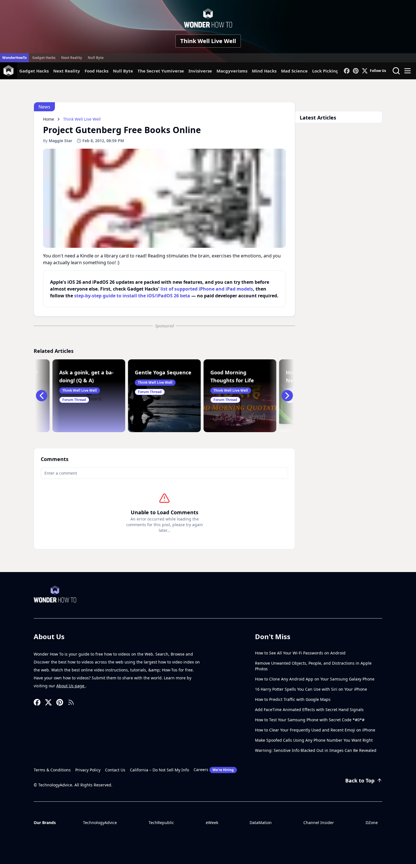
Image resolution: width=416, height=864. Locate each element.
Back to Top (359, 780)
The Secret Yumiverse (161, 71)
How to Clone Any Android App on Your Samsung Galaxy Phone (314, 679)
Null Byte (96, 57)
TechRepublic (161, 822)
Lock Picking (325, 71)
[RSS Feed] (71, 702)
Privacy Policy (87, 770)
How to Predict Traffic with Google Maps (293, 699)
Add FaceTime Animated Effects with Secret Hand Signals (309, 709)
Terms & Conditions (52, 770)
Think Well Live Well (208, 41)
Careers (214, 769)
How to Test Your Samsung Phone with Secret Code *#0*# (309, 719)
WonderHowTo (14, 57)
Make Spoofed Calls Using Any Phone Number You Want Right (314, 740)
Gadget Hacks (43, 57)
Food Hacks (96, 71)
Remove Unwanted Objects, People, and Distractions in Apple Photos (313, 665)
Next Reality (71, 57)
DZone (372, 822)
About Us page (70, 685)
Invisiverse (200, 71)
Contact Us (115, 770)
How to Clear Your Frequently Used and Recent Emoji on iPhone (315, 730)
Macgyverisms (231, 71)
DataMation (261, 822)
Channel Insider (318, 822)
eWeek (212, 822)
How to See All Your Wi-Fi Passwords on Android (300, 653)
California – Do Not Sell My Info (159, 770)
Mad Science (294, 71)
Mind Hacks (264, 71)
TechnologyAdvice (100, 822)
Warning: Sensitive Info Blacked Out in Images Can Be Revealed (315, 750)
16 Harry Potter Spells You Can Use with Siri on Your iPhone (311, 689)
